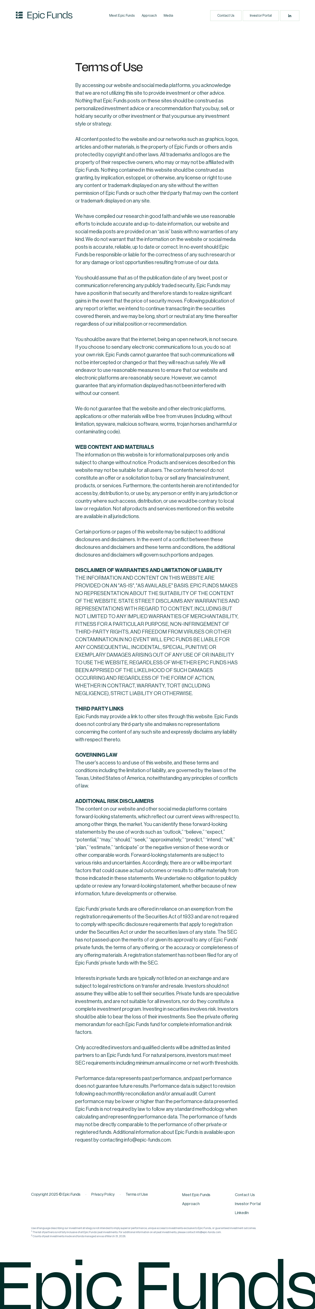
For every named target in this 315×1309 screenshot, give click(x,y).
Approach (149, 15)
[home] (44, 15)
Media (168, 15)
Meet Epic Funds (122, 15)
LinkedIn (242, 1213)
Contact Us (225, 15)
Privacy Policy (103, 1194)
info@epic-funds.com (147, 1139)
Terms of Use (137, 1194)
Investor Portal (261, 15)
